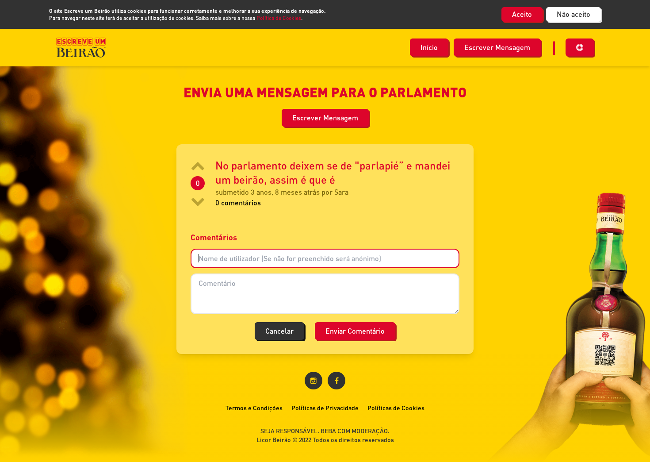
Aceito (522, 14)
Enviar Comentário (355, 331)
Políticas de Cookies (395, 408)
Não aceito (573, 14)
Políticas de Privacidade (325, 408)
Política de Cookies (278, 18)
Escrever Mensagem (497, 47)
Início (429, 47)
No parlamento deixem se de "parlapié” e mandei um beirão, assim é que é (332, 172)
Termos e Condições (254, 408)
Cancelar (279, 331)
